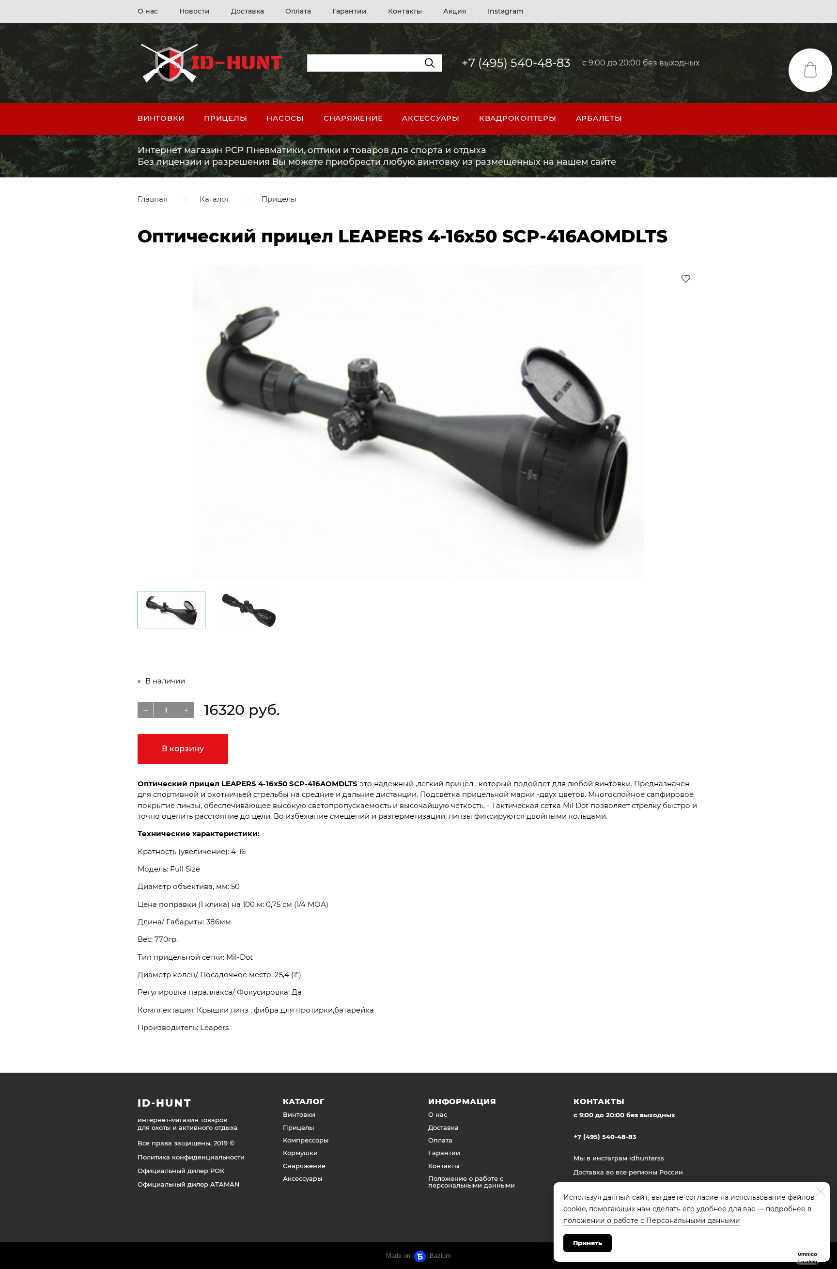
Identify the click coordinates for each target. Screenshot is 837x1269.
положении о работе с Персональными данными (651, 1220)
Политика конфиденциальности (191, 1157)
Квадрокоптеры (518, 118)
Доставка (247, 11)
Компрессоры (305, 1140)
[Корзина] (810, 70)
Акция (454, 11)
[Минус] (146, 710)
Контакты (405, 11)
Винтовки (161, 118)
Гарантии (349, 11)
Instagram (506, 11)
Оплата (298, 11)
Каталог (215, 199)
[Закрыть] (820, 1191)
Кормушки (300, 1153)
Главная (153, 199)
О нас (148, 11)
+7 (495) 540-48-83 (516, 63)
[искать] (429, 63)
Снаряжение (353, 118)
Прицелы (225, 118)
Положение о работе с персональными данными (471, 1181)
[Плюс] (186, 710)
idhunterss (646, 1158)
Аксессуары (431, 118)
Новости (194, 11)
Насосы (285, 118)
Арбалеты (599, 118)
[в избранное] (686, 278)
